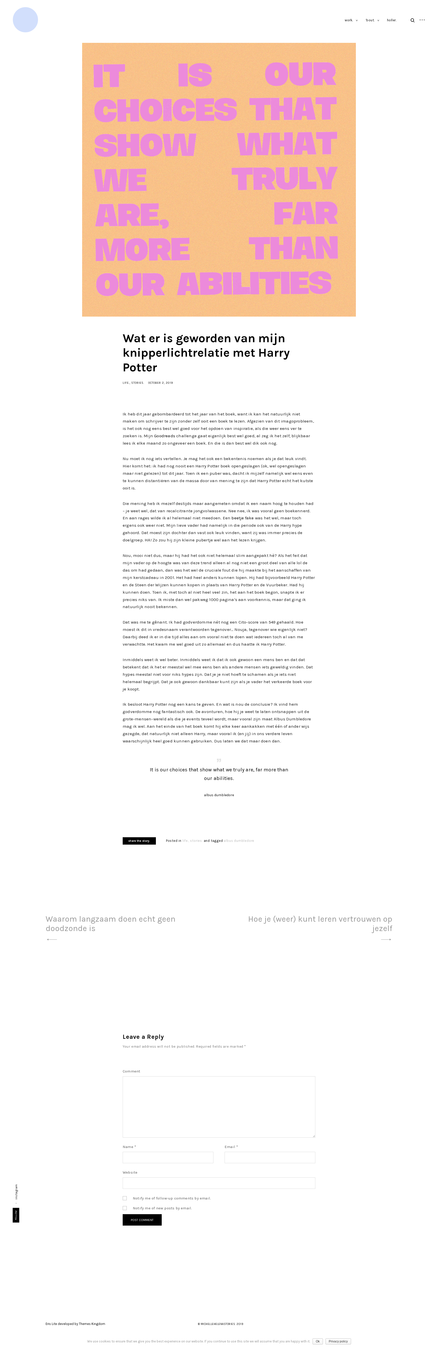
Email (231, 1146)
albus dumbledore (239, 841)
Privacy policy (338, 1341)
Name (129, 1146)
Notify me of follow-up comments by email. (172, 1198)
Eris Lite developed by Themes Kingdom (75, 1324)
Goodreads (164, 435)
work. (349, 20)
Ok (318, 1341)
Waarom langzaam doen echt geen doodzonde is (110, 923)
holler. (392, 20)
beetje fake (242, 517)
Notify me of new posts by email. (162, 1208)
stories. (137, 383)
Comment (131, 1071)
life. (126, 383)
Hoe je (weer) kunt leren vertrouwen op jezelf (320, 923)
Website (130, 1172)
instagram (16, 1191)
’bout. (370, 20)
